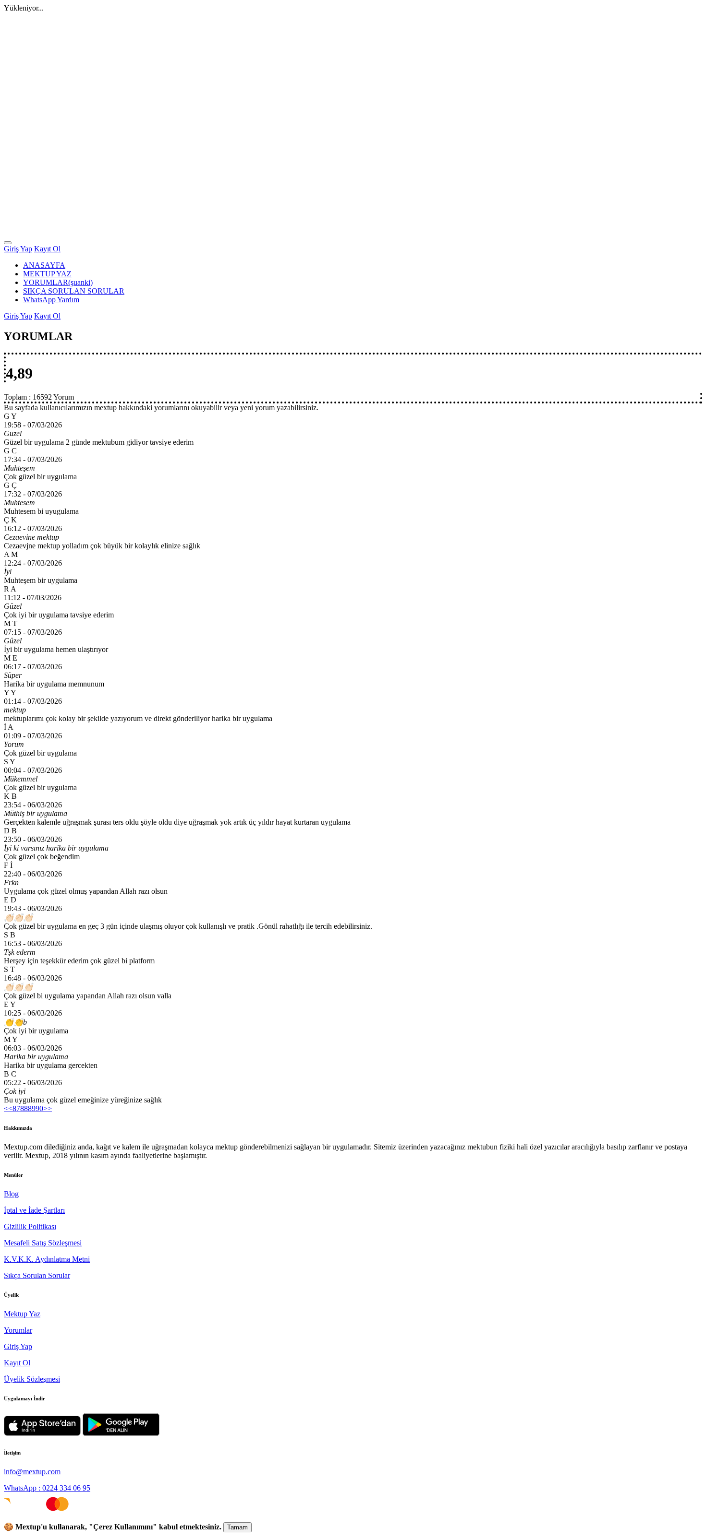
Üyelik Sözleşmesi (32, 1379)
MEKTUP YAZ (47, 274)
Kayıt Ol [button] (47, 249)
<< (8, 1108)
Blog (11, 1194)
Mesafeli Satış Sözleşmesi (43, 1243)
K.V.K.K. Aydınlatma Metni (47, 1259)
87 (16, 1108)
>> (47, 1108)
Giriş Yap (18, 1346)
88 (24, 1108)
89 (32, 1108)
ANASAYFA (44, 265)
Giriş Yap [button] (18, 249)
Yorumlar (18, 1330)
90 (39, 1108)
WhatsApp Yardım (51, 300)
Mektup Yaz (22, 1314)
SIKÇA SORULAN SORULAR (73, 291)
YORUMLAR (58, 282)
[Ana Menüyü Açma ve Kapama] (8, 242)
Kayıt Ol (17, 1363)
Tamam (237, 1527)
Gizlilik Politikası (30, 1226)
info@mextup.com (32, 1472)
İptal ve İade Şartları (34, 1210)
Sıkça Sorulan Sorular (37, 1275)
